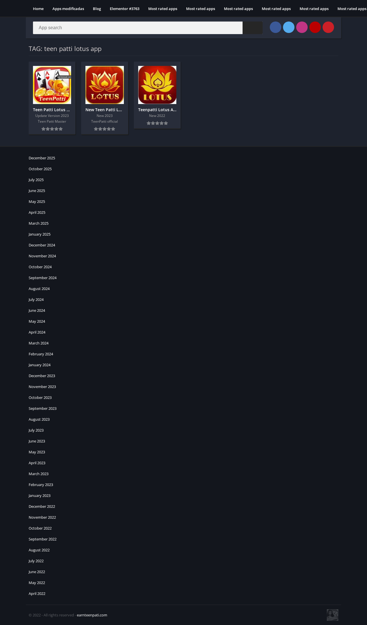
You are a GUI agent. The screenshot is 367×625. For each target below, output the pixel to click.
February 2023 (41, 484)
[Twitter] (288, 27)
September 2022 (42, 539)
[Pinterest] (328, 27)
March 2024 (38, 343)
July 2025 (36, 179)
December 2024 (42, 245)
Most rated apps (162, 8)
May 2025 (37, 201)
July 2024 (36, 299)
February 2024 (41, 353)
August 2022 (39, 549)
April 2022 (37, 593)
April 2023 (37, 462)
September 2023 (42, 408)
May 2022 (37, 582)
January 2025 (39, 234)
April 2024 (37, 332)
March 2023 (38, 473)
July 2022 (36, 560)
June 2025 (37, 190)
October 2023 (40, 397)
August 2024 (39, 288)
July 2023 (36, 430)
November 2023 (42, 386)
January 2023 (39, 495)
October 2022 (40, 528)
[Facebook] (275, 27)
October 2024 (40, 266)
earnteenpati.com (92, 615)
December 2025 (42, 157)
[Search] (253, 27)
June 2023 (37, 441)
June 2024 (37, 310)
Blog (97, 8)
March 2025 (38, 223)
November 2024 (42, 255)
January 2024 (39, 364)
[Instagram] (302, 27)
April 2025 (37, 212)
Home (38, 8)
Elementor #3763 (124, 8)
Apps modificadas (68, 8)
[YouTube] (315, 27)
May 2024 (37, 321)
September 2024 (42, 277)
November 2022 (42, 517)
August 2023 (39, 419)
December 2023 (42, 375)
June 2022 (37, 571)
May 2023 (37, 451)
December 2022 (42, 506)
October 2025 (40, 168)
